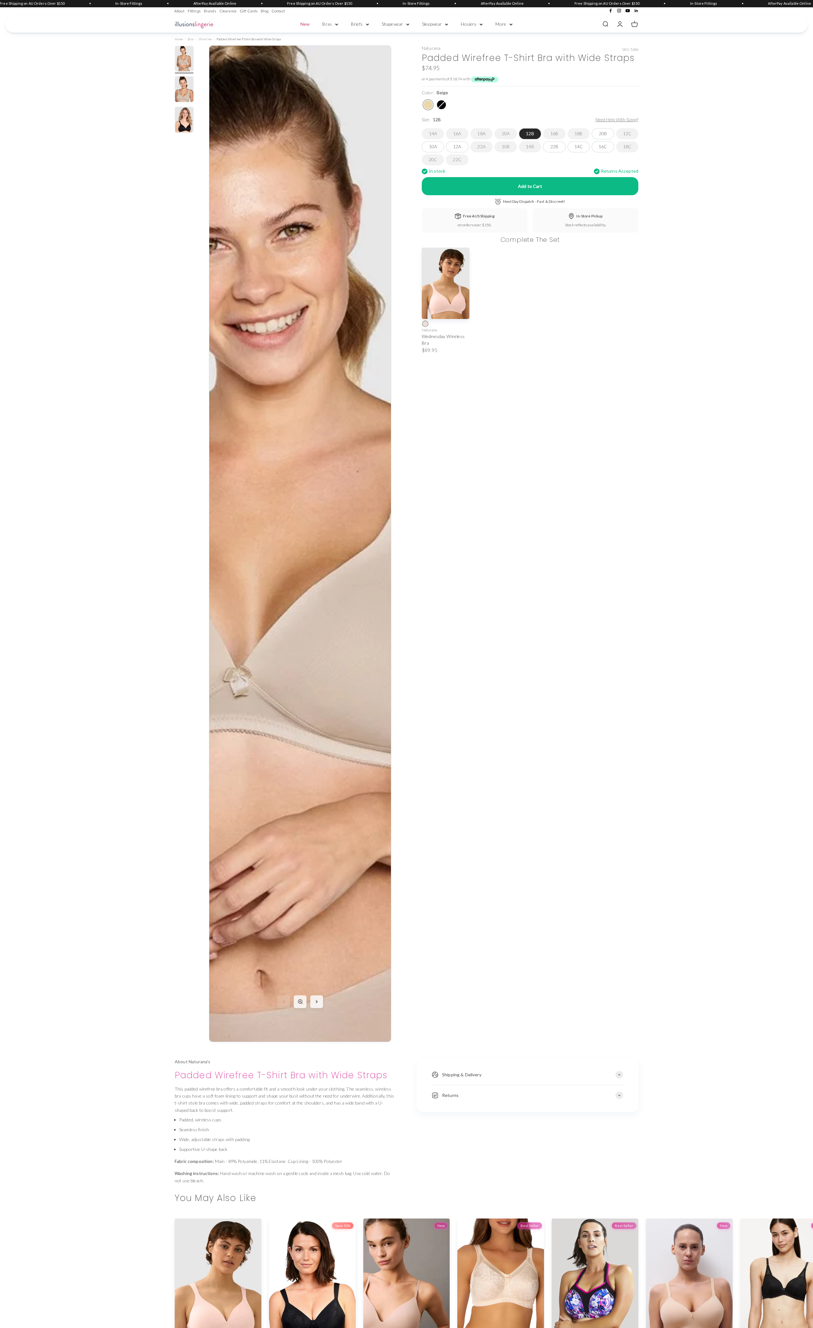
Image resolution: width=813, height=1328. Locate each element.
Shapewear (392, 24)
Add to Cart (530, 186)
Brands (210, 11)
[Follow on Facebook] (610, 10)
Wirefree (205, 39)
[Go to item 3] (184, 120)
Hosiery (468, 24)
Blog (264, 11)
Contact (278, 11)
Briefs (357, 24)
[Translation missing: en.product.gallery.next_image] (316, 1001)
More (500, 24)
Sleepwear (432, 24)
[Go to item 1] (184, 59)
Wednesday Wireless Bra (443, 340)
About (179, 11)
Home (179, 39)
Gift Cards (249, 11)
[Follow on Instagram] (619, 10)
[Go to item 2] (184, 90)
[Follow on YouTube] (627, 10)
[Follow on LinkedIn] (636, 10)
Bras (327, 24)
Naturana (431, 48)
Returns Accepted (619, 171)
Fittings (194, 11)
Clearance (228, 11)
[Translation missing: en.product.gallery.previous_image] (283, 1001)
